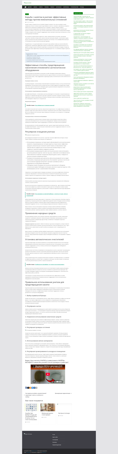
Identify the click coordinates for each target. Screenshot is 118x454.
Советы (41, 7)
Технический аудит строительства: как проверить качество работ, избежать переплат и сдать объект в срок (84, 18)
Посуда (82, 7)
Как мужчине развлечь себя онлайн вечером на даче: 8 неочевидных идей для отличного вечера (83, 27)
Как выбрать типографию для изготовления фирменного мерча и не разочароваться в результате (83, 46)
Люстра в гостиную (64, 413)
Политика (54, 442)
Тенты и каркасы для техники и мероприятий (83, 91)
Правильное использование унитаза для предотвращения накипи (41, 61)
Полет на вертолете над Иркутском (81, 98)
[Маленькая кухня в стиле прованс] (48, 404)
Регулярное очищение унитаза (33, 57)
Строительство (74, 7)
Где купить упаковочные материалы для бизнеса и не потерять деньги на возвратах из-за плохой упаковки (84, 41)
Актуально (58, 7)
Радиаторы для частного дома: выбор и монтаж (84, 52)
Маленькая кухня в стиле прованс (47, 414)
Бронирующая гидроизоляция (62, 393)
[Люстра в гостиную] (64, 404)
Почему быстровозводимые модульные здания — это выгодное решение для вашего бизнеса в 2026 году (84, 74)
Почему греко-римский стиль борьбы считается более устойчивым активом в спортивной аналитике (84, 56)
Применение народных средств (33, 58)
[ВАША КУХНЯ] (25, 7)
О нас (53, 434)
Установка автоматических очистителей (35, 60)
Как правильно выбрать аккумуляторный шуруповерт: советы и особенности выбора (35, 395)
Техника (47, 7)
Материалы (66, 7)
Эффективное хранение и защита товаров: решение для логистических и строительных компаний (83, 95)
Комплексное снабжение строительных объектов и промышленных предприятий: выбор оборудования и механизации (83, 105)
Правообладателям (56, 444)
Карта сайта (55, 437)
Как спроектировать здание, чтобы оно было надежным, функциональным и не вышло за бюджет (83, 22)
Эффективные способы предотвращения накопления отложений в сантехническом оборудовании (48, 55)
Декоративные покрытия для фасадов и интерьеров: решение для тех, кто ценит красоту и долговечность (82, 88)
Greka (32, 22)
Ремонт (52, 7)
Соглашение (55, 439)
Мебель (35, 7)
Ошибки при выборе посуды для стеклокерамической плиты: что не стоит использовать (31, 416)
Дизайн (30, 7)
